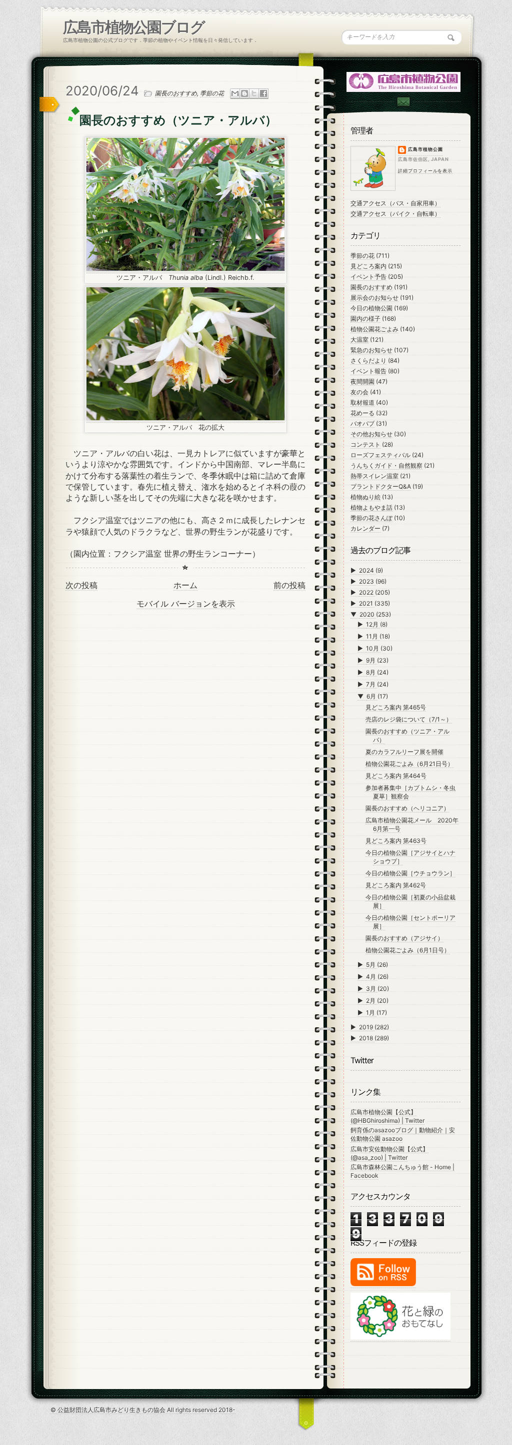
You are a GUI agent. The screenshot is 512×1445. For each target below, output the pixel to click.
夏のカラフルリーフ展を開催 (405, 751)
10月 (373, 648)
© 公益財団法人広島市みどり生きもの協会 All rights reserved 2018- (143, 1410)
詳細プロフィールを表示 (425, 170)
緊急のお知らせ (371, 350)
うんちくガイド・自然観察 (386, 465)
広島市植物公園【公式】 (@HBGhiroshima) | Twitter (387, 1116)
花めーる (362, 413)
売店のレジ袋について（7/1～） (409, 719)
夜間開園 (362, 381)
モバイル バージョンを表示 (185, 604)
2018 (366, 1038)
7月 (371, 684)
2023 (367, 581)
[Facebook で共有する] (263, 93)
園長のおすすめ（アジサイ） (405, 938)
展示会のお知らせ (374, 297)
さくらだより (368, 360)
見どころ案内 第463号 (396, 840)
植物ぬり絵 (365, 497)
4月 (372, 976)
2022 (367, 592)
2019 (366, 1027)
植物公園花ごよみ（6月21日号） (410, 763)
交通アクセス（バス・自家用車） (395, 203)
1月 (371, 1012)
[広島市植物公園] (404, 81)
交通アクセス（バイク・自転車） (395, 213)
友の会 (359, 392)
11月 (373, 636)
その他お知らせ (371, 434)
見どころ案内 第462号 (396, 885)
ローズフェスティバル (380, 455)
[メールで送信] (235, 93)
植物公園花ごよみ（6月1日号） (408, 950)
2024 (367, 570)
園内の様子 (365, 318)
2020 (368, 614)
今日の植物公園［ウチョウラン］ (411, 873)
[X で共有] (254, 93)
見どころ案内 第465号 (396, 707)
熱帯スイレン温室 (374, 476)
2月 (371, 1000)
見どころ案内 (368, 266)
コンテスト (365, 444)
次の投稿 (82, 585)
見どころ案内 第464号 (396, 775)
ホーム (186, 585)
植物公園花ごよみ (374, 329)
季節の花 (212, 93)
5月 (371, 964)
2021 (366, 603)
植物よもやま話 (371, 507)
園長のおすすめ (176, 93)
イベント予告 (368, 276)
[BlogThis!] (245, 93)
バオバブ (362, 423)
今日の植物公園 (371, 308)
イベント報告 (368, 371)
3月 (372, 988)
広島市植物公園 (425, 149)
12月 (373, 624)
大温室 (359, 339)
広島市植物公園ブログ (133, 27)
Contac (403, 101)
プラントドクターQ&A (380, 486)
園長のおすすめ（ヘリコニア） (408, 808)
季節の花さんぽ (371, 518)
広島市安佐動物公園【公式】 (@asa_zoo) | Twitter (389, 1153)
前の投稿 (290, 585)
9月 (371, 660)
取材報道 (362, 402)
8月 (371, 672)
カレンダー (365, 528)
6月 (372, 696)
